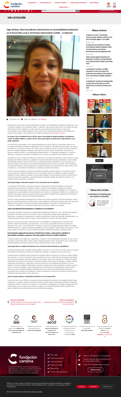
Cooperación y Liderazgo (78, 3)
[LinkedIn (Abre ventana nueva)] (18, 10)
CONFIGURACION (107, 386)
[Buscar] (77, 10)
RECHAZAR (93, 386)
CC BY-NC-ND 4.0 (104, 334)
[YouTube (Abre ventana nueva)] (11, 10)
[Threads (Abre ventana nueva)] (25, 10)
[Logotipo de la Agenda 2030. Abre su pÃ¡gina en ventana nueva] (16, 319)
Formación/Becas (45, 3)
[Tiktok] (31, 10)
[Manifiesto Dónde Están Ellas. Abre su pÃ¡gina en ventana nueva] (87, 319)
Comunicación (63, 7)
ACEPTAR (81, 386)
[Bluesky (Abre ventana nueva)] (28, 10)
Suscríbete (99, 176)
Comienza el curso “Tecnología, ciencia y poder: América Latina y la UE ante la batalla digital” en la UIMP (99, 37)
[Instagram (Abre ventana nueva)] (21, 10)
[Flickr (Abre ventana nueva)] (15, 10)
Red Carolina (94, 3)
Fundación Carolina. (59, 133)
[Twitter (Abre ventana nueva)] (8, 10)
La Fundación (32, 3)
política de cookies (36, 392)
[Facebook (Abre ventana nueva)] (5, 10)
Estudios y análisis (60, 3)
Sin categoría (43, 119)
